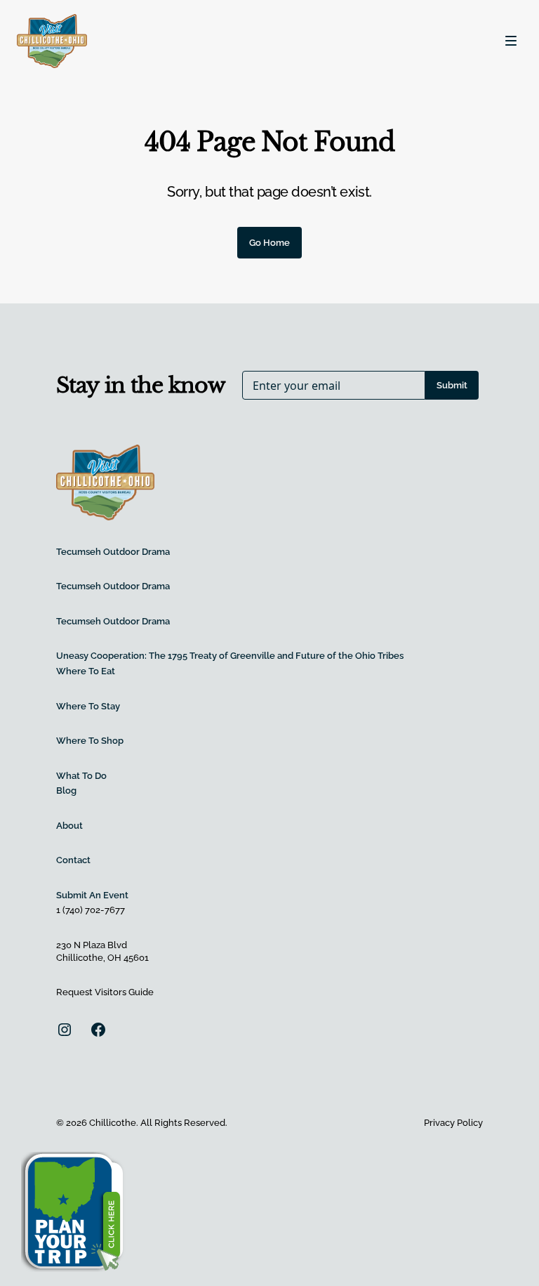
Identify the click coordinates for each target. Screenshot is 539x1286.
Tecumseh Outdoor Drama (113, 551)
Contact (73, 860)
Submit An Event (92, 895)
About (69, 825)
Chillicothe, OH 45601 (102, 957)
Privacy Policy (453, 1122)
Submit (452, 385)
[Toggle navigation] (511, 40)
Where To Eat (85, 671)
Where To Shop (90, 740)
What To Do (81, 775)
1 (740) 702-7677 (90, 910)
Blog (66, 790)
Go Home (269, 242)
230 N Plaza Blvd (91, 945)
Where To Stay (88, 706)
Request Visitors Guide (105, 992)
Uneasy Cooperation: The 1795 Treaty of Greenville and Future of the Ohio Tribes (230, 655)
